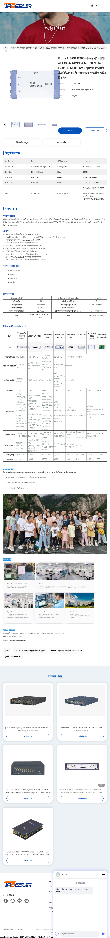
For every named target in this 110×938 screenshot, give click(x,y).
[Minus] (103, 874)
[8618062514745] (12, 900)
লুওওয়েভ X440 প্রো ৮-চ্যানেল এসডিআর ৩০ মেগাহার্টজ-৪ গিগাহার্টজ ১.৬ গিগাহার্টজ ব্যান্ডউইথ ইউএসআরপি (28, 729)
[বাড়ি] (18, 887)
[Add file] (57, 934)
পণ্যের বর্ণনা (61, 142)
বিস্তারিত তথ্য (22, 142)
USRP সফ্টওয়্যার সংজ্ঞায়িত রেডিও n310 (66, 651)
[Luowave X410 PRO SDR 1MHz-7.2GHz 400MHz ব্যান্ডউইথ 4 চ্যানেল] (82, 704)
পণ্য (12, 48)
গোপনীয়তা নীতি (8, 929)
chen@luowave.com (14, 640)
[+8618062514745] (26, 900)
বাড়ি (5, 47)
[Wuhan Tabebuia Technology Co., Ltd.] (18, 6)
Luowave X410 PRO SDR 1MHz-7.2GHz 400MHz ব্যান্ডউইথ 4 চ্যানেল (82, 729)
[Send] (103, 934)
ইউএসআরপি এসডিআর (24, 48)
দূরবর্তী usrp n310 (13, 656)
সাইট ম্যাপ (21, 929)
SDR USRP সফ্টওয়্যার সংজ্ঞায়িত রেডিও (30, 651)
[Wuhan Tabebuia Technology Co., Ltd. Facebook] (5, 900)
